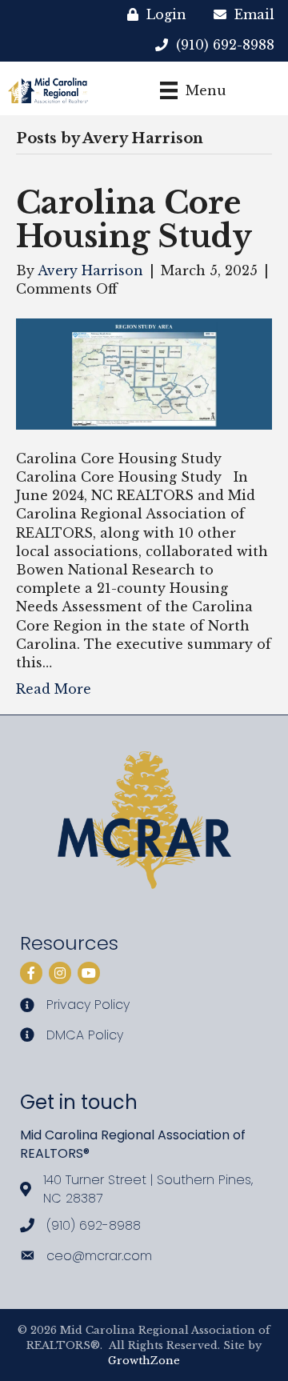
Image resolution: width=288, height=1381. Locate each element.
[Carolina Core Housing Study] (144, 373)
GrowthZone (144, 1360)
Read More (53, 689)
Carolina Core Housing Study (134, 219)
